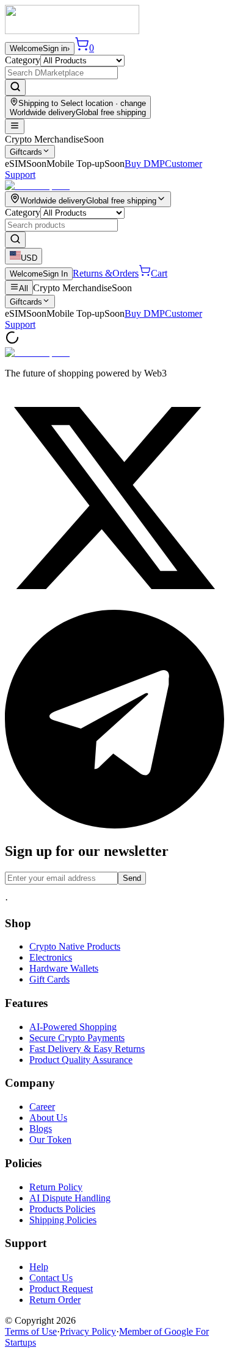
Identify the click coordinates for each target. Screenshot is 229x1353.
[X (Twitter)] (114, 604)
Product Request (61, 1289)
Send (132, 878)
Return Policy (55, 1187)
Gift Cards (49, 979)
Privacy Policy (88, 1331)
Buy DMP (145, 163)
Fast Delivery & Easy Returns (87, 1049)
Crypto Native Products (74, 946)
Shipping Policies (62, 1220)
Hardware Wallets (63, 968)
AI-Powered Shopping (73, 1027)
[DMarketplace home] (72, 31)
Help (38, 1267)
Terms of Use (31, 1331)
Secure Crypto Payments (77, 1038)
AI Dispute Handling (70, 1198)
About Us (48, 1117)
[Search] (15, 87)
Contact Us (51, 1278)
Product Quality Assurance (81, 1059)
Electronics (50, 957)
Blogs (40, 1128)
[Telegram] (114, 825)
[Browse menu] (14, 126)
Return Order (55, 1300)
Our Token (50, 1139)
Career (42, 1106)
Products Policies (62, 1209)
